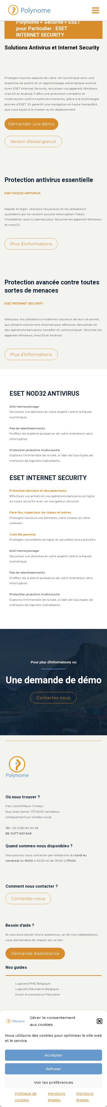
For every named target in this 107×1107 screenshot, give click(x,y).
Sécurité (53, 22)
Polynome (27, 22)
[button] (99, 1021)
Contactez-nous (54, 697)
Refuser (53, 1068)
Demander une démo (31, 123)
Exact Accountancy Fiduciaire (37, 994)
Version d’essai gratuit (33, 141)
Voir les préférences (53, 1082)
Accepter (54, 1055)
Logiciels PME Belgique (33, 983)
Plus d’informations (31, 243)
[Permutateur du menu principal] (95, 10)
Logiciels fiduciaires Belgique (37, 989)
